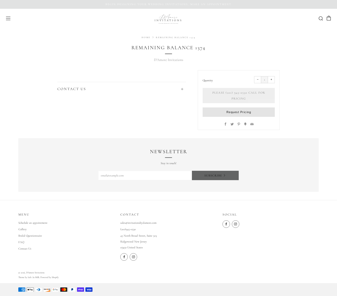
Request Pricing (238, 112)
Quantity (208, 80)
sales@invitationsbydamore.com (138, 222)
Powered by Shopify (49, 277)
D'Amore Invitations (168, 59)
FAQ (21, 242)
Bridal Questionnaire (30, 235)
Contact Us (24, 248)
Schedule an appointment (32, 222)
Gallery (22, 229)
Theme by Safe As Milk (28, 277)
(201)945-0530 (128, 229)
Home (146, 37)
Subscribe (213, 175)
